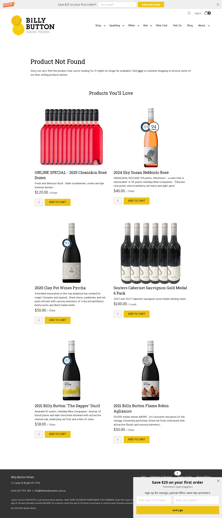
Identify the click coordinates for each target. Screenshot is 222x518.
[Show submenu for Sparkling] (123, 25)
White (131, 25)
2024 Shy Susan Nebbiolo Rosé (141, 172)
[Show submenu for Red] (151, 25)
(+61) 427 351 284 (21, 490)
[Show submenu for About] (209, 25)
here (140, 70)
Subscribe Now (151, 4)
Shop (98, 25)
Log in (198, 13)
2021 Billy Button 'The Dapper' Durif (67, 405)
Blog (190, 25)
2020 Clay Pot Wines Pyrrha (60, 287)
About (201, 25)
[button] (111, 4)
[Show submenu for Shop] (105, 25)
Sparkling (114, 25)
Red (145, 25)
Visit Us (177, 25)
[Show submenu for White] (138, 25)
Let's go (178, 510)
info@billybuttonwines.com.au (50, 490)
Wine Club (161, 25)
